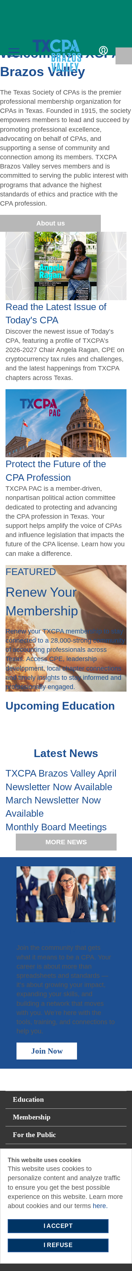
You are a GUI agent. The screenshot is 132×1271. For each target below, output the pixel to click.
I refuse (58, 1245)
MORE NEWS (66, 842)
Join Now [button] (47, 1051)
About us (50, 223)
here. (100, 1206)
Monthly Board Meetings (56, 826)
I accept (58, 1226)
